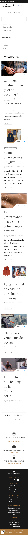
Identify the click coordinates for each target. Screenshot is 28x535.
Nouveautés (11, 235)
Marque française (11, 1)
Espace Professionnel (14, 512)
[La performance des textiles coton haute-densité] (14, 200)
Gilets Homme (14, 486)
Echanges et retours (14, 508)
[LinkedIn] (18, 480)
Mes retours (14, 500)
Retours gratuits (3, 1)
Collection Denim (14, 490)
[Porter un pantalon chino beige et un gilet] (14, 135)
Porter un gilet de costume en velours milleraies (14, 291)
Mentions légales (14, 524)
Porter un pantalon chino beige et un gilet (13, 155)
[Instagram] (14, 480)
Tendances (10, 99)
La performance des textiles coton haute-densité (13, 221)
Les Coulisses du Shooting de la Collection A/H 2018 (13, 386)
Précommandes (14, 510)
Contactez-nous (14, 452)
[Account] (13, 5)
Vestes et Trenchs (14, 492)
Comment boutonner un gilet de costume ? (13, 87)
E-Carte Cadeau (14, 502)
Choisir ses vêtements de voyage (13, 337)
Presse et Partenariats (14, 526)
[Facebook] (10, 480)
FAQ (14, 514)
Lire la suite (8, 123)
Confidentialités (14, 522)
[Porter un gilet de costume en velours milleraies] (14, 272)
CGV (14, 520)
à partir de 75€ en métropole (14, 441)
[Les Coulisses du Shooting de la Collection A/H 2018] (14, 365)
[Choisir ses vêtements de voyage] (14, 321)
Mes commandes (14, 498)
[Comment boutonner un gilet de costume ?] (14, 68)
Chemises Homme (14, 488)
